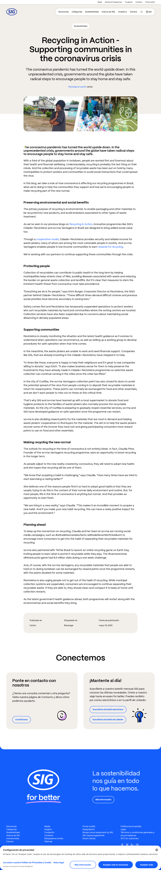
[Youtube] (138, 844)
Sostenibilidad (92, 11)
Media (100, 2)
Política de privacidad (131, 826)
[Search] (141, 12)
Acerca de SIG (108, 11)
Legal (123, 829)
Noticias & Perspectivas (113, 2)
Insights (48, 829)
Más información (103, 799)
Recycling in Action (80, 224)
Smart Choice (89, 838)
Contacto (138, 2)
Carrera (133, 11)
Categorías (77, 11)
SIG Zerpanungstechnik (94, 835)
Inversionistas (12, 838)
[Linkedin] (133, 844)
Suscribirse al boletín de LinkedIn (108, 719)
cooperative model (47, 239)
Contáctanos (21, 719)
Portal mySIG (150, 2)
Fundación (128, 2)
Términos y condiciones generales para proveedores (137, 834)
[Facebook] (123, 844)
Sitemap (48, 841)
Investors (122, 11)
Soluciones (63, 11)
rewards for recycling (110, 246)
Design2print (89, 829)
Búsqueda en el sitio (53, 838)
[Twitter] (128, 844)
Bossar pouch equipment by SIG (98, 832)
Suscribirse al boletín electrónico (108, 709)
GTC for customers (130, 838)
